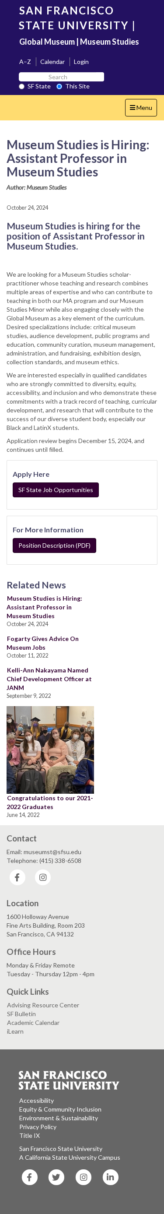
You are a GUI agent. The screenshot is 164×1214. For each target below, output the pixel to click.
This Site (77, 86)
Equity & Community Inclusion (60, 1109)
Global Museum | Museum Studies (79, 41)
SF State (39, 86)
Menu (143, 109)
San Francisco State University (60, 1148)
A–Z (25, 61)
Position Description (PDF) (54, 545)
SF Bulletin (21, 1013)
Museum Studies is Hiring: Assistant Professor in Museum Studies (44, 607)
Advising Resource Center (43, 1005)
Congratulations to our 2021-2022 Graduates (50, 802)
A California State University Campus (69, 1157)
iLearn (15, 1031)
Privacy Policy (37, 1126)
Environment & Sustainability (58, 1118)
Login (81, 61)
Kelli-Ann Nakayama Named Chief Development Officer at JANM (49, 678)
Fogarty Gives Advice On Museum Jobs (43, 643)
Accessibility (36, 1100)
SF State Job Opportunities (55, 489)
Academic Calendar (33, 1022)
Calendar (52, 61)
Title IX (29, 1135)
